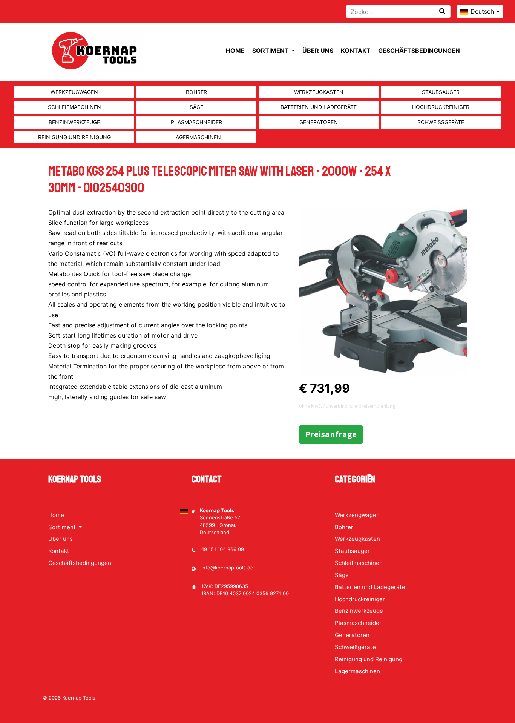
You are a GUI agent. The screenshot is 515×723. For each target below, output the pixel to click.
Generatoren (318, 122)
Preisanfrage (331, 434)
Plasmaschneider (196, 122)
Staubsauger (441, 92)
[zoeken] (442, 11)
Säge (196, 107)
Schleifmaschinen (74, 107)
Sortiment (271, 50)
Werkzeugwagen (74, 92)
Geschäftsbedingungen (419, 50)
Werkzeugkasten (318, 92)
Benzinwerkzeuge (74, 122)
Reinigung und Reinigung (74, 137)
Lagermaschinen (196, 137)
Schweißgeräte (440, 122)
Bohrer (196, 92)
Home (235, 50)
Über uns (317, 50)
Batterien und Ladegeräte (318, 107)
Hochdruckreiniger (440, 107)
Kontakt (356, 50)
